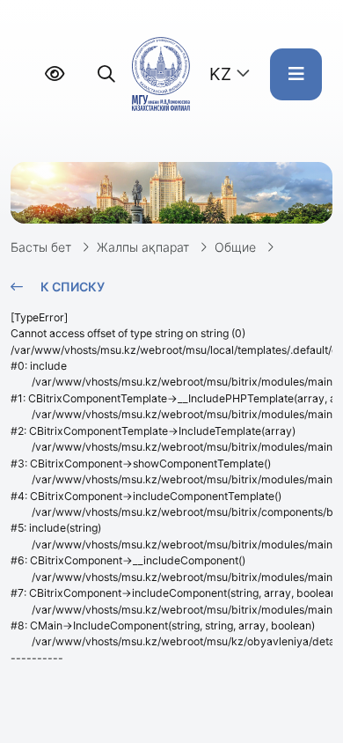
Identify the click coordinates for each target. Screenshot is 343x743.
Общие (235, 246)
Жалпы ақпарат (143, 246)
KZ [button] (220, 74)
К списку (72, 286)
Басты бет (41, 246)
